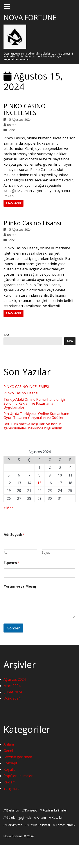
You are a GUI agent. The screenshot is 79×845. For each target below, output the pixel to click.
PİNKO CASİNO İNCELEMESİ (25, 109)
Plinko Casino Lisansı (32, 223)
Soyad (46, 552)
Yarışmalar (12, 788)
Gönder (13, 628)
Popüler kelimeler (18, 775)
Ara (6, 335)
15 (39, 482)
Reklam (10, 782)
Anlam (9, 744)
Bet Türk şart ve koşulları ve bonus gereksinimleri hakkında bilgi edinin (33, 426)
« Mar (8, 507)
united (11, 125)
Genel (11, 130)
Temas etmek (65, 825)
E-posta (12, 563)
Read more (14, 203)
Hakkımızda (14, 825)
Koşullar (10, 769)
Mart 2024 (12, 685)
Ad (5, 552)
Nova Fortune (30, 17)
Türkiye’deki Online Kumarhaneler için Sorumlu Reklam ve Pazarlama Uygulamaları (35, 403)
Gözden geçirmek (18, 757)
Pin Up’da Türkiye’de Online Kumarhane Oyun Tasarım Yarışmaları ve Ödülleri (36, 415)
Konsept (10, 763)
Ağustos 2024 (15, 679)
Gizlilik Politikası (39, 825)
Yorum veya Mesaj (20, 586)
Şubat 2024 (13, 692)
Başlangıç (12, 810)
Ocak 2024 (12, 698)
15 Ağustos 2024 (19, 119)
